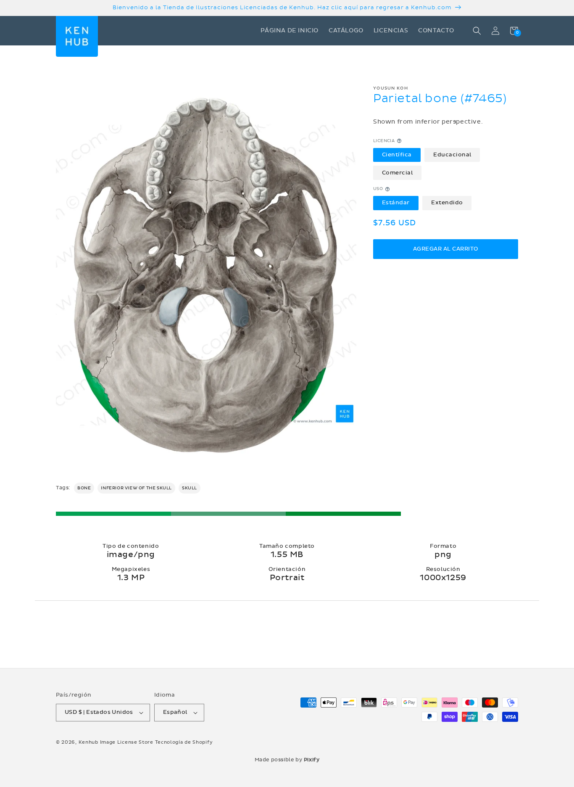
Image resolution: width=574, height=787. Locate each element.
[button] (477, 30)
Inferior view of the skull (136, 488)
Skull (189, 488)
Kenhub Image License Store (116, 742)
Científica (397, 154)
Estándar (396, 202)
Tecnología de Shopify (184, 742)
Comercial (397, 172)
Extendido (447, 202)
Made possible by (287, 760)
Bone (84, 488)
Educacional (452, 154)
